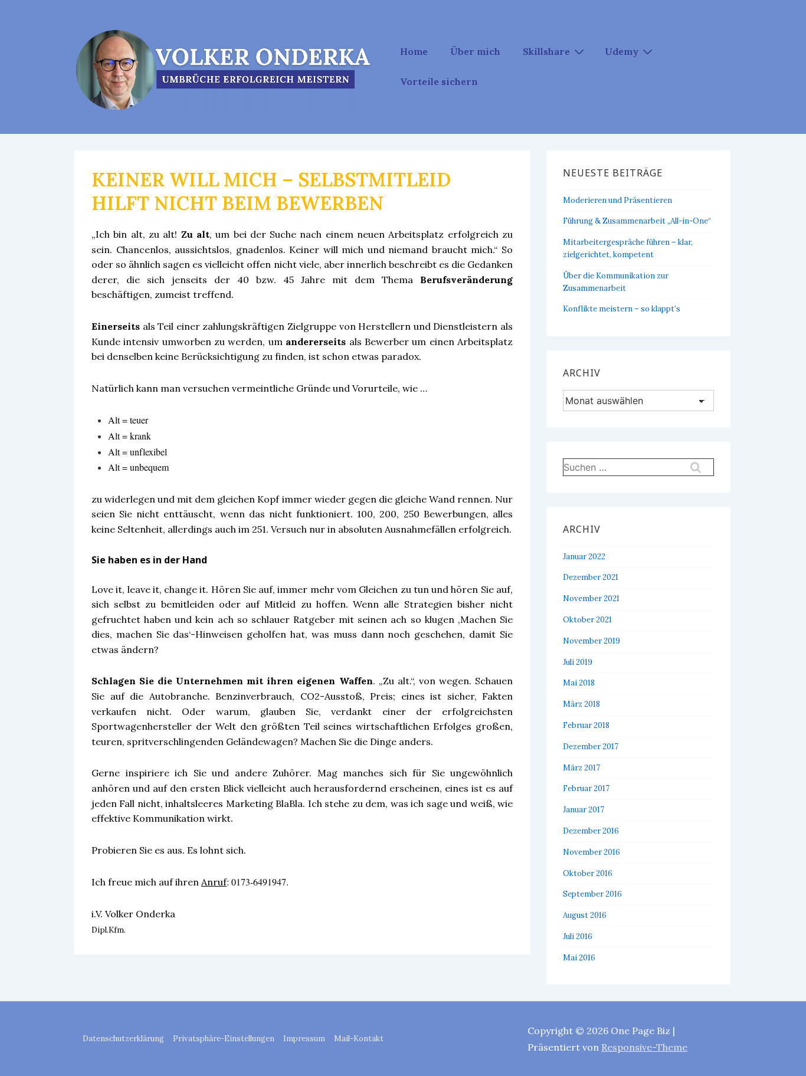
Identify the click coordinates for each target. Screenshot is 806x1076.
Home (414, 51)
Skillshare (546, 51)
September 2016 (592, 894)
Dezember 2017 (590, 747)
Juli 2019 (577, 662)
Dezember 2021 (590, 577)
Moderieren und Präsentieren (617, 200)
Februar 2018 (586, 725)
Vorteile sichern (439, 81)
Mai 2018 (579, 683)
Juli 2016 (577, 936)
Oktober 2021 (587, 620)
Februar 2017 (586, 788)
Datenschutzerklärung (123, 1039)
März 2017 (581, 768)
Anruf (214, 882)
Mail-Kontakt (359, 1039)
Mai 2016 (579, 958)
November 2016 (591, 852)
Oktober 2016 (587, 873)
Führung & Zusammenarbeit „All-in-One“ (637, 221)
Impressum (304, 1039)
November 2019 (591, 641)
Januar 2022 (584, 557)
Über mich (475, 51)
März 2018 (581, 704)
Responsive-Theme (644, 1047)
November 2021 (591, 598)
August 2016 (585, 915)
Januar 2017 (583, 810)
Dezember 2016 (591, 831)
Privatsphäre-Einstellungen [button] (223, 1039)
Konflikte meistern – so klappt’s (621, 309)
